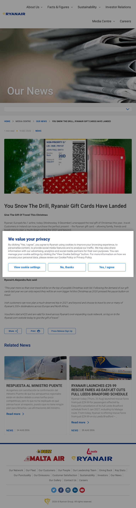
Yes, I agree (106, 267)
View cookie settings (27, 267)
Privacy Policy (84, 257)
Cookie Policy (66, 257)
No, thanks (67, 267)
